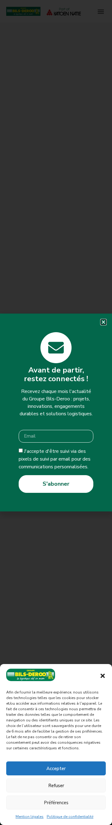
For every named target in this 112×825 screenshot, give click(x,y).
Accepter (56, 768)
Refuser (56, 786)
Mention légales (30, 816)
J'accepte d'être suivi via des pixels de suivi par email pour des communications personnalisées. (55, 459)
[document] (56, 412)
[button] (103, 676)
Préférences (56, 803)
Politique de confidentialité (70, 816)
